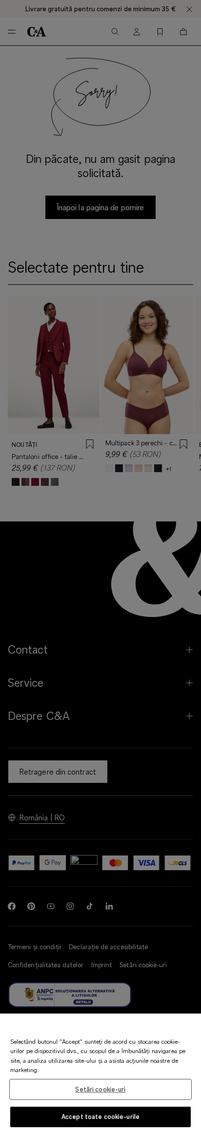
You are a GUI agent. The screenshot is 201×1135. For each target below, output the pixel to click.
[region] (100, 1074)
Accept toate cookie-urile (100, 1116)
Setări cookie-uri (100, 1089)
